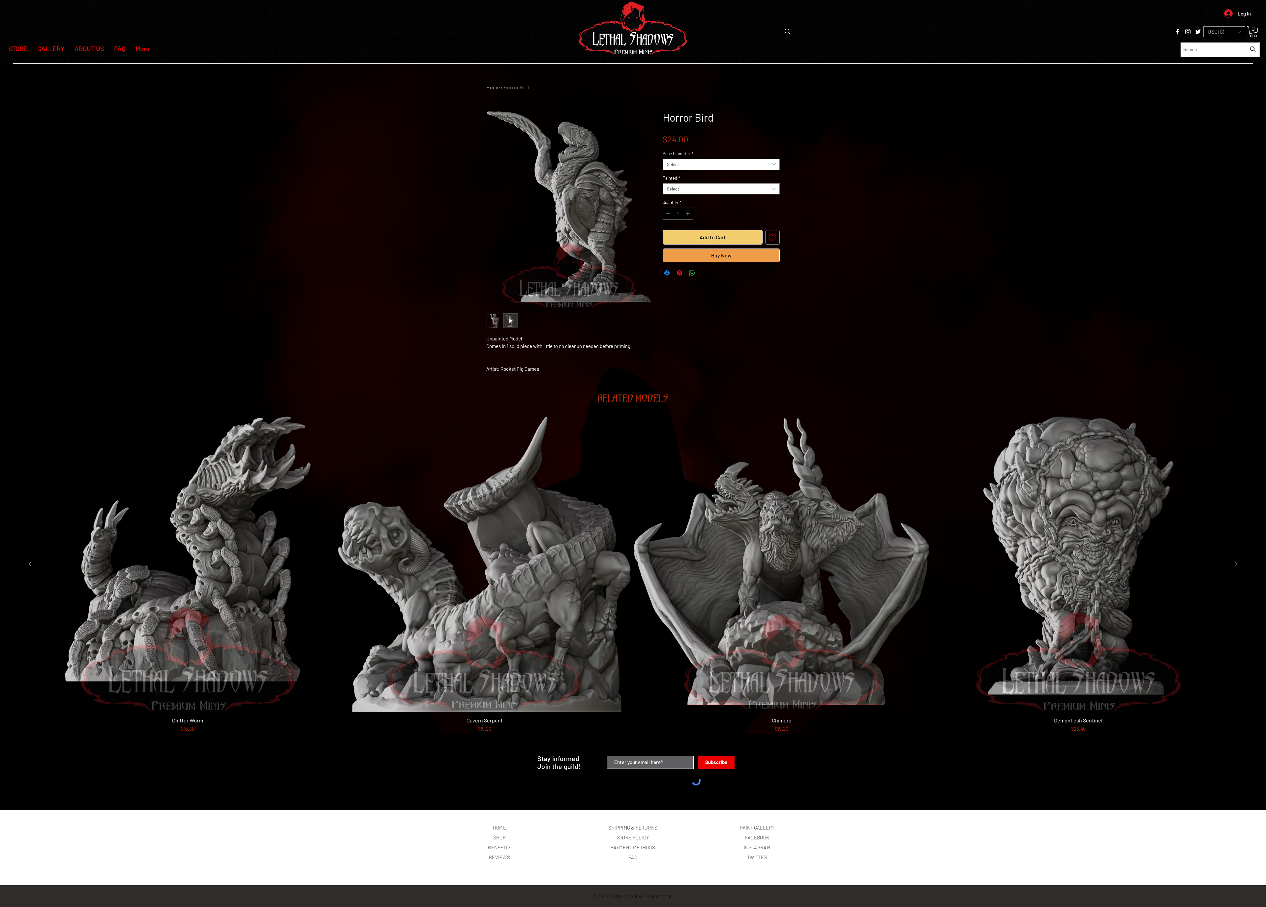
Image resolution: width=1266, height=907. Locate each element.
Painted (671, 178)
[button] (1224, 31)
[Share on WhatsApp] (692, 273)
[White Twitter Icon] (1198, 31)
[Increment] (688, 213)
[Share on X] (704, 273)
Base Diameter (678, 153)
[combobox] (1220, 49)
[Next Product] (1236, 564)
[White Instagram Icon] (1187, 31)
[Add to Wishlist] (772, 237)
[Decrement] (668, 213)
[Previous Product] (30, 564)
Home (493, 87)
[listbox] (1224, 31)
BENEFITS (499, 847)
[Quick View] (188, 564)
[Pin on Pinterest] (679, 273)
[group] (633, 583)
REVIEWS (499, 857)
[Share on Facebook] (667, 273)
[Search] (788, 32)
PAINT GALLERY (757, 828)
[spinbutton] (678, 213)
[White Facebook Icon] (1177, 31)
